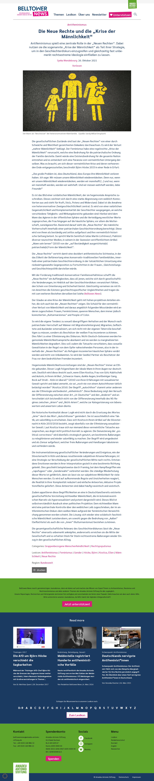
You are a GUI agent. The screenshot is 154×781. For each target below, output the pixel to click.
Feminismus (66, 552)
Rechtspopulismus (101, 546)
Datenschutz (124, 777)
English (114, 746)
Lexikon (71, 14)
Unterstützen (122, 15)
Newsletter (99, 14)
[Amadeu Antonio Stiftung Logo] (21, 769)
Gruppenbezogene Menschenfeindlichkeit (67, 546)
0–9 (20, 708)
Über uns (84, 14)
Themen (58, 14)
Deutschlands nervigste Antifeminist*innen (118, 656)
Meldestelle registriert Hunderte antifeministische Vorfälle (74, 658)
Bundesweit (46, 562)
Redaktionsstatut (118, 740)
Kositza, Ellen (106, 552)
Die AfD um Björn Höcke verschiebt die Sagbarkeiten (30, 658)
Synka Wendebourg (67, 60)
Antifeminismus (49, 552)
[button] (5, 776)
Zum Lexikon (77, 715)
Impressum (136, 777)
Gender (78, 552)
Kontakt (114, 743)
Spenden (53, 758)
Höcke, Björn (90, 552)
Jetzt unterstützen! (77, 604)
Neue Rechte (49, 556)
